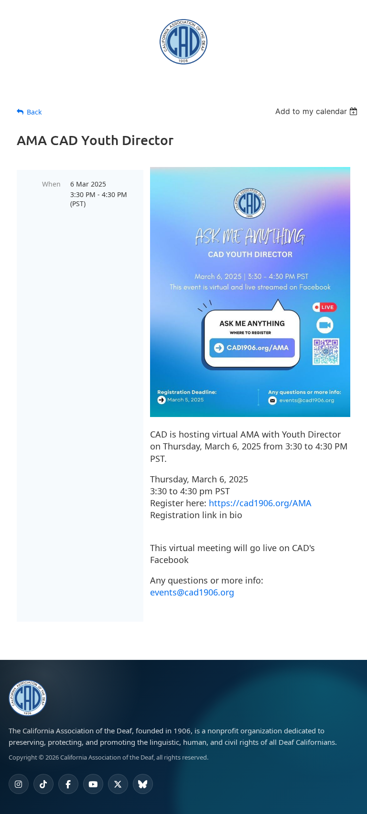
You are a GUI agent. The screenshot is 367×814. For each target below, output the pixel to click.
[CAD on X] (118, 784)
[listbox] (317, 111)
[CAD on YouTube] (93, 784)
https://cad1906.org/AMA (260, 503)
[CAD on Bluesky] (143, 784)
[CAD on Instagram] (19, 784)
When (51, 183)
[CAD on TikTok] (43, 784)
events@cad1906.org (192, 592)
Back (34, 111)
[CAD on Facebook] (68, 784)
